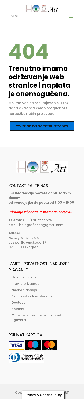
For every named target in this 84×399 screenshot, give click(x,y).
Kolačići (18, 309)
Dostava (19, 302)
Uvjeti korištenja (24, 277)
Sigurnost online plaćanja (32, 296)
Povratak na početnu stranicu (42, 126)
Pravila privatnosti (26, 283)
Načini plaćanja (24, 290)
